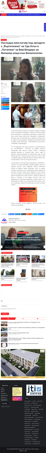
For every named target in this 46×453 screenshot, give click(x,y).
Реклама (3, 389)
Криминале (28, 421)
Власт (27, 407)
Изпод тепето (39, 417)
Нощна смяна (35, 425)
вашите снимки (36, 443)
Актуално (7, 35)
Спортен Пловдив (29, 437)
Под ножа (27, 433)
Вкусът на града (37, 405)
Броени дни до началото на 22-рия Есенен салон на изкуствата (23, 343)
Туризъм (33, 439)
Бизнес (39, 401)
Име (2, 300)
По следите (35, 433)
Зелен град (28, 415)
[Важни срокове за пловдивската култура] (7, 273)
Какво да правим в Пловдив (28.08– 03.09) (16, 14)
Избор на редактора (29, 417)
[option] (23, 238)
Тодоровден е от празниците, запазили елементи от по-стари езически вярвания (38, 265)
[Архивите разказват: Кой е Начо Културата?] (38, 273)
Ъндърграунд (28, 443)
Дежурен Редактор (14, 218)
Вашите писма (28, 405)
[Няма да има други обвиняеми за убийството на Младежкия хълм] (4, 324)
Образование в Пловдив (30, 427)
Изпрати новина (4, 395)
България (34, 403)
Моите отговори (35, 423)
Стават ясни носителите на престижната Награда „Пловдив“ (21, 279)
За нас (2, 388)
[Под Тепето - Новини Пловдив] (23, 11)
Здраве (37, 413)
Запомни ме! (4, 305)
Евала (41, 409)
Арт (34, 401)
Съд (36, 437)
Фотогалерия (28, 441)
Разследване (28, 435)
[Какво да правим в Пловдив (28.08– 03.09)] (4, 334)
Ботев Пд (27, 403)
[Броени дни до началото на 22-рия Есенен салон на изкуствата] (4, 345)
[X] (12, 222)
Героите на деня (35, 407)
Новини (27, 425)
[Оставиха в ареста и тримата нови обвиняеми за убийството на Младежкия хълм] (4, 329)
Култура (28, 209)
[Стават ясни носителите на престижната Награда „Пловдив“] (23, 273)
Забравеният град (29, 413)
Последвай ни (17, 399)
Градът (34, 409)
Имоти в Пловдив (29, 419)
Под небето (35, 431)
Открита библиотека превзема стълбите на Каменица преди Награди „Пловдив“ (7, 265)
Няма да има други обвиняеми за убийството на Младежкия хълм (24, 322)
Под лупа (27, 431)
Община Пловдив (29, 429)
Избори (35, 415)
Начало (3, 35)
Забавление (23, 232)
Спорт (35, 435)
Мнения (27, 423)
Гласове (27, 409)
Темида (27, 439)
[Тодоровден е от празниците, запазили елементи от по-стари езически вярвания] (38, 259)
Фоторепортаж (36, 441)
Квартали (37, 419)
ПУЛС (36, 429)
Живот (27, 411)
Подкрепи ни (4, 397)
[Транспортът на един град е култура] (23, 259)
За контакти (3, 393)
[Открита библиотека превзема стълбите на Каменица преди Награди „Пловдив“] (7, 259)
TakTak (2, 391)
